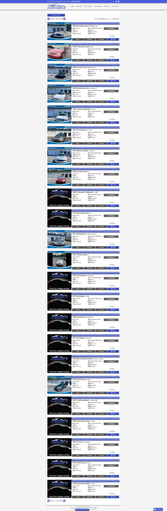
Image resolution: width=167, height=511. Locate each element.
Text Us (114, 39)
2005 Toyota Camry (80, 171)
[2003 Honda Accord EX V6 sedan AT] (59, 93)
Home (77, 506)
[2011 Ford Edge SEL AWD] (59, 301)
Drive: (74, 31)
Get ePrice (111, 28)
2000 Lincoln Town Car (84, 67)
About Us (80, 506)
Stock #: (90, 33)
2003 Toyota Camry (80, 255)
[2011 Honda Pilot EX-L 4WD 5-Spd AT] (59, 239)
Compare (112, 36)
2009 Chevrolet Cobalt (83, 483)
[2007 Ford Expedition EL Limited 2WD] (59, 405)
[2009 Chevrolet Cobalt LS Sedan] (59, 488)
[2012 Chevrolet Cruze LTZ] (59, 218)
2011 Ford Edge (80, 296)
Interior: (74, 30)
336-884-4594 (75, 1)
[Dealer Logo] (56, 6)
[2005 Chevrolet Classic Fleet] (59, 51)
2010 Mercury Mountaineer (87, 359)
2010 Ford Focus (81, 463)
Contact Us (84, 506)
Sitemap (85, 507)
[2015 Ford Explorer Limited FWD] (59, 280)
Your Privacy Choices (90, 507)
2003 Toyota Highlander (84, 109)
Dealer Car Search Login (74, 507)
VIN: (89, 28)
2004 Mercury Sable (83, 151)
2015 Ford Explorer (83, 275)
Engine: (90, 30)
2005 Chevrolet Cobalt (83, 421)
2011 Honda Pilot (84, 234)
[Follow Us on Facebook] (116, 1)
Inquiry (77, 39)
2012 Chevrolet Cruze (81, 213)
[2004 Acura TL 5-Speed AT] (59, 447)
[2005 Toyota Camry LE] (59, 176)
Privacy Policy (88, 506)
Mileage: (90, 31)
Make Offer (89, 39)
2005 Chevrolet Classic (82, 47)
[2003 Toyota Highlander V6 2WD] (59, 114)
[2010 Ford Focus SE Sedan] (59, 468)
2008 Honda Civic (82, 317)
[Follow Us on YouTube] (119, 1)
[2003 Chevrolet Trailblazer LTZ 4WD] (59, 197)
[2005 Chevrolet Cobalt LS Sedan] (59, 426)
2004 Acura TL (81, 442)
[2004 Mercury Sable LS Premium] (59, 156)
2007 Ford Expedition (85, 400)
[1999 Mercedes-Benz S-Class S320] (59, 31)
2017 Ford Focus (81, 379)
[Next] (64, 19)
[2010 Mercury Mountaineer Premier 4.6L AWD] (59, 364)
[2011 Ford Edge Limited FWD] (59, 343)
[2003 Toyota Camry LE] (59, 260)
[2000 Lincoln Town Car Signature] (59, 72)
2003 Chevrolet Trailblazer (85, 192)
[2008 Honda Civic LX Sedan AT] (59, 322)
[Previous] (48, 19)
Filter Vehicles (56, 15)
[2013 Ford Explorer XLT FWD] (59, 135)
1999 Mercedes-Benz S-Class (85, 26)
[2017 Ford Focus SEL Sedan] (59, 384)
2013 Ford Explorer (82, 130)
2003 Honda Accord (84, 88)
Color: (74, 28)
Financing (101, 39)
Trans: (74, 33)
